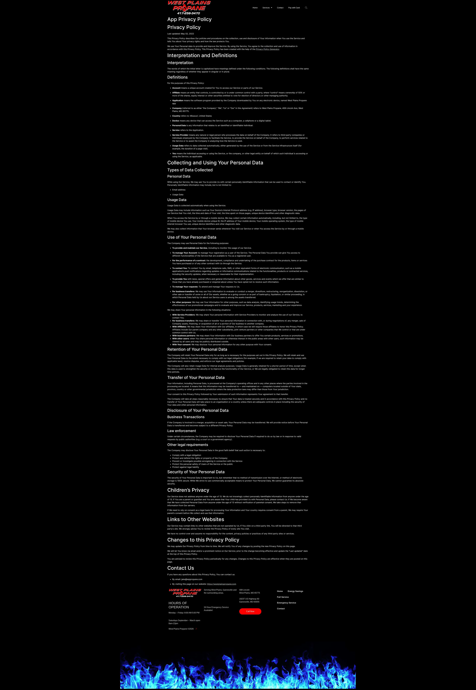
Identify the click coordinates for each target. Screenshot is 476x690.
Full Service (283, 597)
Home (255, 8)
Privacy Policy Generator (267, 49)
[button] (306, 7)
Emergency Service (286, 603)
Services (266, 8)
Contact (280, 8)
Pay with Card (294, 8)
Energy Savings (295, 591)
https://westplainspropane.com (221, 584)
